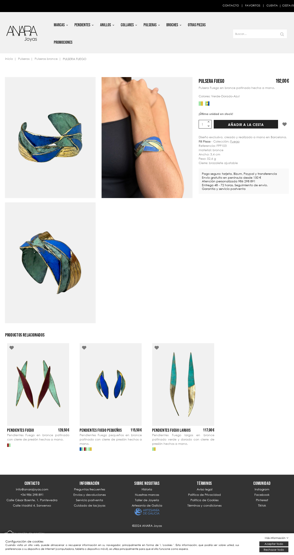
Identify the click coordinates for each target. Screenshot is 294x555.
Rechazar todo (274, 549)
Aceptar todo (274, 544)
